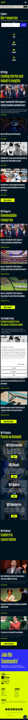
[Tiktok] (22, 709)
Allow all (14, 368)
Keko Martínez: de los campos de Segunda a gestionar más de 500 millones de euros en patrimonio (13, 187)
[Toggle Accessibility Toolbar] (25, 717)
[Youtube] (11, 709)
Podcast (14, 60)
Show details (21, 364)
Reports (14, 44)
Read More (3, 114)
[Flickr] (19, 709)
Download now (5, 247)
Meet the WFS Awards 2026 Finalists (11, 134)
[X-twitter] (6, 709)
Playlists (14, 52)
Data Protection (19, 712)
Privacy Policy (9, 712)
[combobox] (10, 25)
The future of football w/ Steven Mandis (12, 632)
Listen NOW (4, 585)
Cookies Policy (14, 712)
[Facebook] (9, 709)
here (15, 360)
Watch (14, 456)
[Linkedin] (16, 709)
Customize (13, 371)
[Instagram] (14, 709)
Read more (3, 138)
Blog (14, 37)
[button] (25, 2)
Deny (14, 375)
